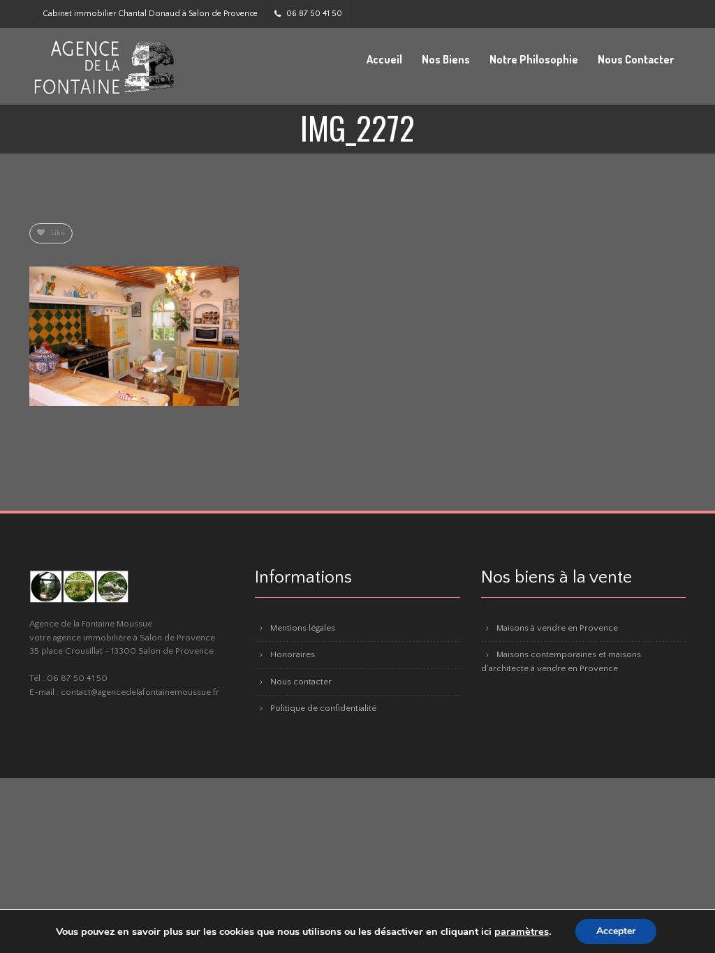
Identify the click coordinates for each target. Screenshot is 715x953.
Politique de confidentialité (323, 708)
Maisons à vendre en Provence (557, 628)
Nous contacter (301, 681)
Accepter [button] (615, 931)
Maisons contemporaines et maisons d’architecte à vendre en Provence (561, 661)
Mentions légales (302, 628)
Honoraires (292, 654)
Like (57, 233)
